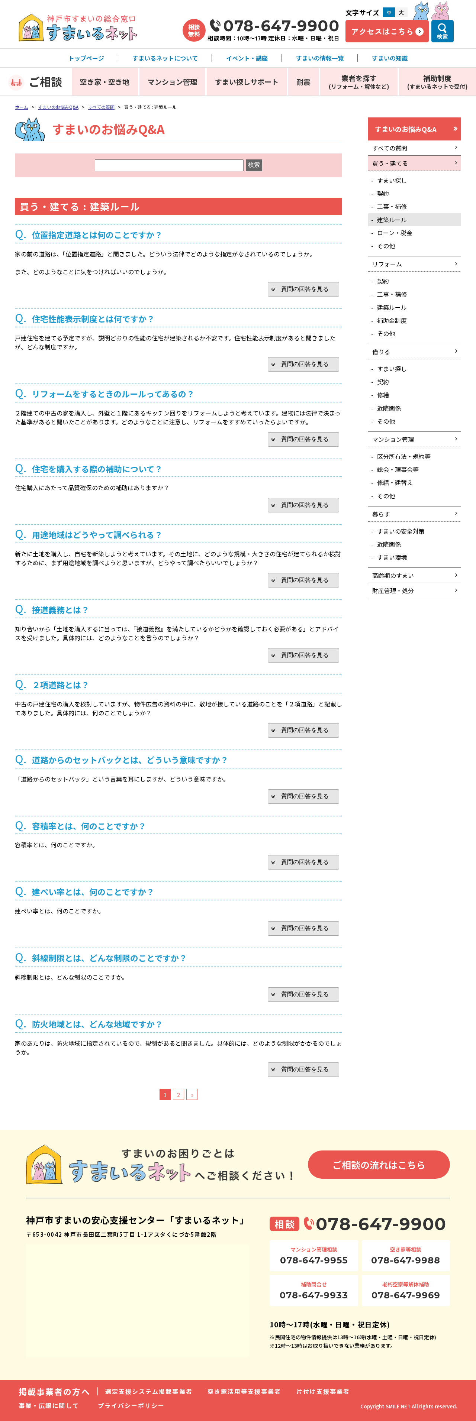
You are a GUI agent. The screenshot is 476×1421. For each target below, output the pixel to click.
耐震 (303, 82)
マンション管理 (172, 82)
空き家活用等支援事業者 (245, 1391)
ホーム (21, 107)
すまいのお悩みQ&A (58, 107)
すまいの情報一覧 (320, 58)
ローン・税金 (394, 232)
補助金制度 (392, 320)
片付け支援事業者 (323, 1391)
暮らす (381, 513)
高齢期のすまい (393, 575)
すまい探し (392, 180)
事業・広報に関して (49, 1405)
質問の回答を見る (305, 289)
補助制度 (437, 81)
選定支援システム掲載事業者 (149, 1391)
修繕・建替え (395, 482)
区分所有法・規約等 (404, 456)
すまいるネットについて (165, 58)
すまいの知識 (390, 58)
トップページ (86, 58)
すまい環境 (392, 557)
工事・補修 (392, 206)
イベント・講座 (247, 58)
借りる (381, 351)
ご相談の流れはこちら (378, 1164)
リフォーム (387, 263)
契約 (383, 193)
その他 (386, 245)
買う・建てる (390, 163)
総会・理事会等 (398, 469)
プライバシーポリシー (131, 1405)
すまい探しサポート (247, 82)
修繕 (383, 394)
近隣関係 (389, 408)
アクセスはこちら (382, 31)
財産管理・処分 (393, 590)
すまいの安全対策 (401, 531)
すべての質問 (101, 107)
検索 (442, 36)
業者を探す (359, 81)
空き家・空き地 (104, 82)
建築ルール (392, 219)
